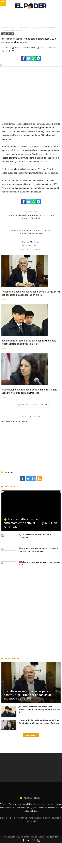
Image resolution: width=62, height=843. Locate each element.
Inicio (3, 28)
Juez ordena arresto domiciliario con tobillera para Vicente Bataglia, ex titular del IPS (28, 342)
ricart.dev (54, 837)
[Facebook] (22, 478)
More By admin (30, 246)
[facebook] (23, 58)
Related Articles (30, 242)
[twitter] (28, 58)
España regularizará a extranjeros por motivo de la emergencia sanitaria (31, 214)
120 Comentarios (31, 416)
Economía (12, 28)
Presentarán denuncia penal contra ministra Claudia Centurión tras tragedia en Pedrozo (29, 391)
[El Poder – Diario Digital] (30, 3)
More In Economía (30, 249)
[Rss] (39, 478)
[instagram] (33, 478)
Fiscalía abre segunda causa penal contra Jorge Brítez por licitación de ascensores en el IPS (30, 293)
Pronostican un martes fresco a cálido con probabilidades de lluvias (31, 230)
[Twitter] (28, 478)
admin (7, 48)
